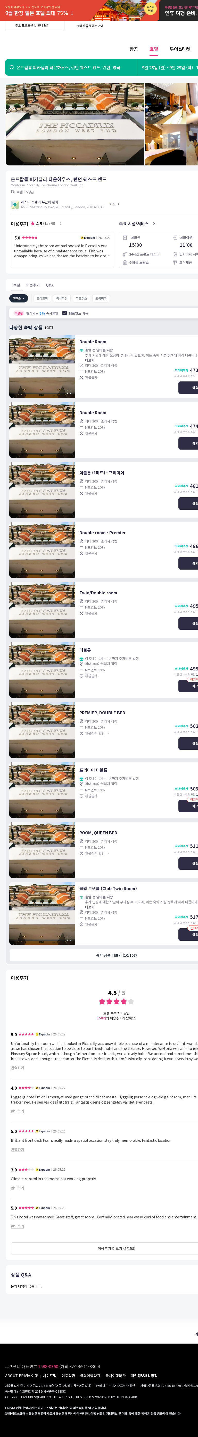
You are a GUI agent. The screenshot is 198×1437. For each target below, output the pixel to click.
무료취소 (81, 298)
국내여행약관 (115, 1376)
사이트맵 (49, 1376)
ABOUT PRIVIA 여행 (21, 1376)
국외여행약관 (90, 1376)
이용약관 (68, 1376)
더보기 (89, 360)
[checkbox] (64, 313)
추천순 (16, 298)
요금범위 (101, 298)
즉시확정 (62, 298)
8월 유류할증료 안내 (90, 25)
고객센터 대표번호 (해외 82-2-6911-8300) (52, 1366)
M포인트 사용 (78, 313)
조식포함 (42, 298)
